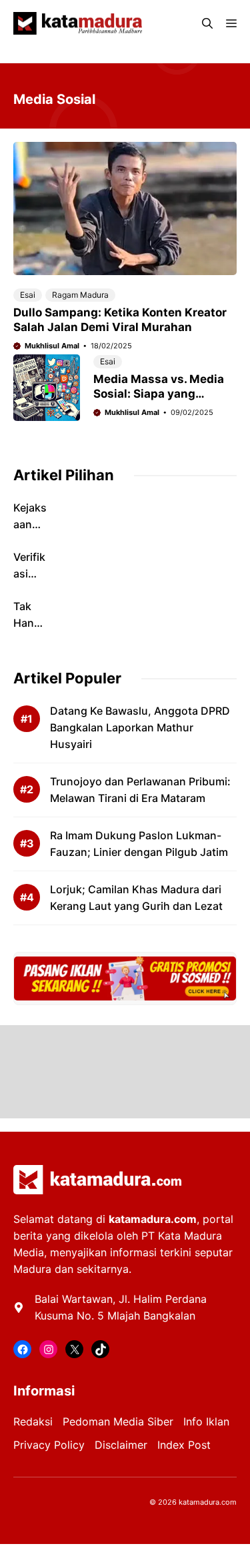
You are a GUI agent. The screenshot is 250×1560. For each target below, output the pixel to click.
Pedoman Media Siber (118, 1421)
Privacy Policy (49, 1444)
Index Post (184, 1444)
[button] (207, 23)
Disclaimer (121, 1444)
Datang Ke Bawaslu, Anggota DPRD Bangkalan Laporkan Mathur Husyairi (140, 727)
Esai (27, 295)
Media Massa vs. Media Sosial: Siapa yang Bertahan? (158, 393)
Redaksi (33, 1421)
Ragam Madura (80, 295)
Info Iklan (206, 1421)
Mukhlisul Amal (52, 345)
